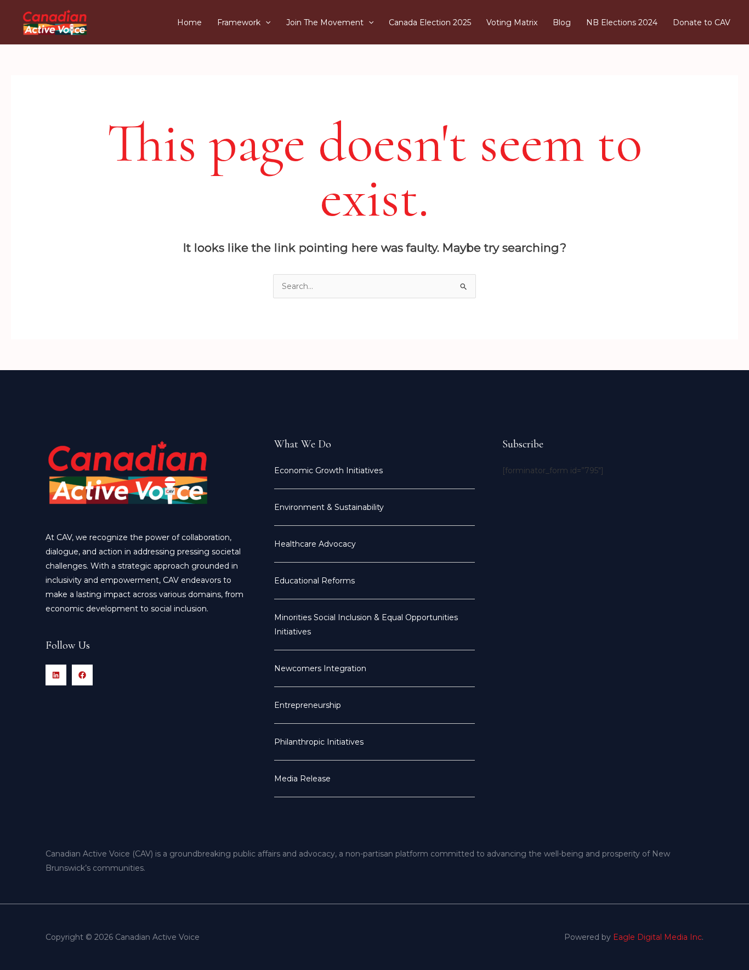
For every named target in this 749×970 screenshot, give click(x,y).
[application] (265, 22)
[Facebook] (82, 675)
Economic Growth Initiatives (328, 470)
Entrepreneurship (307, 705)
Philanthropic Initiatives (319, 742)
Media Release (302, 779)
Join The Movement (325, 22)
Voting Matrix (511, 22)
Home (189, 22)
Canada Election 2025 (430, 22)
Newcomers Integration (320, 668)
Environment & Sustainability (329, 507)
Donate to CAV (701, 22)
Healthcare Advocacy (315, 544)
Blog (562, 22)
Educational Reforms (314, 581)
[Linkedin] (56, 675)
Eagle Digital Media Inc (657, 937)
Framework (238, 22)
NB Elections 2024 (621, 22)
